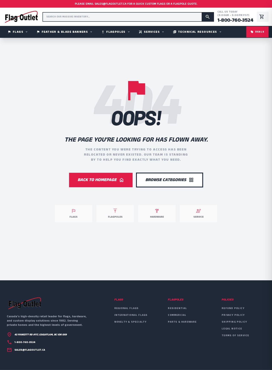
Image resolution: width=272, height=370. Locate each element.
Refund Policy (233, 308)
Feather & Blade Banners (65, 32)
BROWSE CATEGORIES (169, 180)
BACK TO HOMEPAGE (101, 180)
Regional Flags (126, 308)
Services (151, 32)
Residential (177, 308)
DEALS (257, 32)
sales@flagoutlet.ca (29, 350)
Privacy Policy (233, 315)
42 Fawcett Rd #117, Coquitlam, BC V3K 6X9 (40, 334)
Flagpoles (115, 32)
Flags (18, 32)
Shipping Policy (234, 322)
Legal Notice (232, 328)
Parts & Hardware (182, 322)
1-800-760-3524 (235, 20)
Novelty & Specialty (130, 322)
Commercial (177, 315)
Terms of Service (235, 335)
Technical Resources (197, 32)
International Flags (131, 315)
